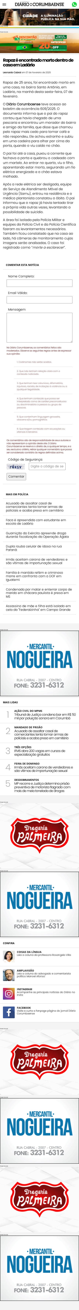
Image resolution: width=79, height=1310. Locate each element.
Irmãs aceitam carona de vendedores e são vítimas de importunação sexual (37, 561)
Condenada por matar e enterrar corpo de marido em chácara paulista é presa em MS (39, 593)
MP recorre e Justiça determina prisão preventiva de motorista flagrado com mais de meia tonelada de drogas (42, 787)
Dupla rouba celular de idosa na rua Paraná (34, 548)
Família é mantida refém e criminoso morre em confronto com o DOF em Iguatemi (34, 576)
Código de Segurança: (25, 459)
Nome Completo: (21, 276)
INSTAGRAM (24, 989)
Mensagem (17, 309)
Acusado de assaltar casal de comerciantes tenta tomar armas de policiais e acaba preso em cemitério (35, 507)
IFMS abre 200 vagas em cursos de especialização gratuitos (39, 753)
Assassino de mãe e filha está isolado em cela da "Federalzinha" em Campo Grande (38, 608)
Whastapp (74, 4)
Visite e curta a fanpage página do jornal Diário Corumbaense (46, 1012)
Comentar (16, 476)
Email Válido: (17, 293)
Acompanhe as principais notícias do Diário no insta (46, 993)
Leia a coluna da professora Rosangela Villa (44, 955)
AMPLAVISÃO (25, 970)
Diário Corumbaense (40, 4)
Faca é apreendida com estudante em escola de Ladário (36, 522)
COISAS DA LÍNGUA (29, 952)
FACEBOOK (24, 1007)
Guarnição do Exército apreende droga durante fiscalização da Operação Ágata (37, 535)
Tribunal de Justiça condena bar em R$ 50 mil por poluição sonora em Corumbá (45, 716)
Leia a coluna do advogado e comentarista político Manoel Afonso (44, 975)
